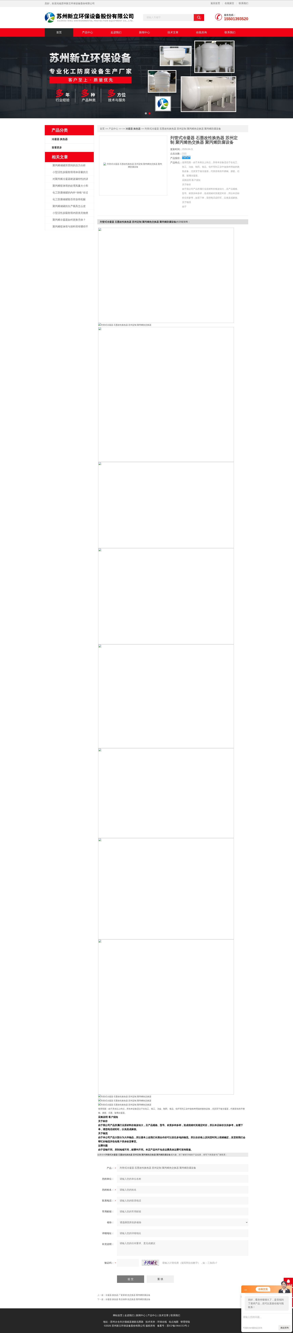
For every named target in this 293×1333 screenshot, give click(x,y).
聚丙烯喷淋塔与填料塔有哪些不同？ (70, 228)
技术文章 (173, 32)
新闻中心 (144, 32)
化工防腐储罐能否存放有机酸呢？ (69, 201)
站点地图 (173, 1322)
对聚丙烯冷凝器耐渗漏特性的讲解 (70, 181)
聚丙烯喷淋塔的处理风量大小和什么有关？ (70, 187)
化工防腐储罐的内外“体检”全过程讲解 (70, 194)
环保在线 (162, 1322)
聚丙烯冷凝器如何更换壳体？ (69, 219)
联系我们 (243, 3)
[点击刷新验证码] (150, 1263)
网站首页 (117, 1315)
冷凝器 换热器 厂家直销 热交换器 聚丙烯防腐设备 (127, 1295)
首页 (59, 32)
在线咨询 (201, 32)
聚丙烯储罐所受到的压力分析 (69, 165)
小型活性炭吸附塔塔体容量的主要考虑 (70, 174)
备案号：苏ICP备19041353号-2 (173, 1326)
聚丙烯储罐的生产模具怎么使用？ (69, 208)
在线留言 (229, 3)
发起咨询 (284, 1328)
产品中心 (87, 32)
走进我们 (116, 32)
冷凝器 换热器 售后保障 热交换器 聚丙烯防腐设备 (127, 1299)
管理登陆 (185, 1322)
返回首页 (215, 3)
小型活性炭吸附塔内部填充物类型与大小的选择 (70, 215)
